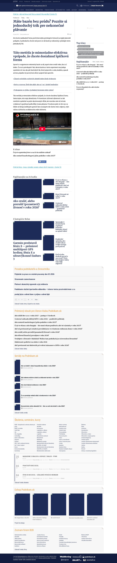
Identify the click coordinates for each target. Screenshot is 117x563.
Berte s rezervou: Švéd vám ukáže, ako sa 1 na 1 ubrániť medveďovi (36, 85)
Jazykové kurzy (41, 535)
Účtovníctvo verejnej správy (88, 436)
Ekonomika (82, 10)
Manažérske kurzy (41, 544)
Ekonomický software (20, 544)
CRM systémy (18, 538)
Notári (60, 535)
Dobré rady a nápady (46, 1)
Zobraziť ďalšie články (21, 349)
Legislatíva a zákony (42, 430)
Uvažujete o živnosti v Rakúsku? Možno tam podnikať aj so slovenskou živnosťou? (46, 339)
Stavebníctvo (84, 430)
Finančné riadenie (41, 424)
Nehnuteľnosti (62, 426)
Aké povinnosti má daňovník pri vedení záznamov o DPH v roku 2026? (42, 345)
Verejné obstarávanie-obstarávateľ (90, 441)
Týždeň (97, 61)
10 (28, 299)
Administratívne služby (20, 535)
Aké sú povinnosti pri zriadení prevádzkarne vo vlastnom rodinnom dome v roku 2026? (48, 329)
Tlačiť (70, 34)
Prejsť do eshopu (19, 523)
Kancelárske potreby (42, 538)
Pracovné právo (63, 436)
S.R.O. (22, 10)
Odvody (74, 10)
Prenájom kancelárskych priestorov (68, 542)
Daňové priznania (27, 387)
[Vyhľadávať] (77, 5)
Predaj (60, 443)
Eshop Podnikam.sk (25, 489)
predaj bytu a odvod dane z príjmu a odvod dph (32, 294)
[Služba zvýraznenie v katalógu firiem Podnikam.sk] (40, 504)
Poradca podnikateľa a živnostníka (32, 269)
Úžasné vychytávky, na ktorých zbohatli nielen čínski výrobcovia (35, 79)
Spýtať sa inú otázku (33, 304)
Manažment (30, 10)
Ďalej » (36, 299)
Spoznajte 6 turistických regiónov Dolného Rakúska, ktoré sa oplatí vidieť (61, 226)
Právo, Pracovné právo (64, 441)
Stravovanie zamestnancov (25, 279)
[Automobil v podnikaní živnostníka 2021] (94, 504)
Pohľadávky (62, 434)
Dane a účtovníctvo (19, 437)
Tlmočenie (84, 536)
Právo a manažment (64, 439)
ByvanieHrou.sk (56, 1)
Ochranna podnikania (28, 368)
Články (22, 17)
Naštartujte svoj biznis (83, 46)
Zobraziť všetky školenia (22, 482)
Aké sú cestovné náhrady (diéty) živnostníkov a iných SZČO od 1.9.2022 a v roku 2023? (90, 53)
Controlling (17, 436)
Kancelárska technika (42, 536)
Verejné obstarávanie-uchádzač (89, 443)
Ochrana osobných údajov (44, 558)
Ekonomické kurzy (19, 542)
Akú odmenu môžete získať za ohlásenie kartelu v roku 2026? (40, 377)
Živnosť (16, 10)
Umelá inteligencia (86, 437)
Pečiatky (61, 536)
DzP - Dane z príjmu (19, 445)
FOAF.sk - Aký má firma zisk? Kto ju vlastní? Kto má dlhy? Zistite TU (35, 14)
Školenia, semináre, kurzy (27, 419)
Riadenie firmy (62, 447)
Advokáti (17, 536)
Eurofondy (17, 450)
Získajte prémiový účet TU (40, 5)
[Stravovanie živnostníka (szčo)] (76, 505)
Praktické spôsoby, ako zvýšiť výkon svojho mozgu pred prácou (60, 242)
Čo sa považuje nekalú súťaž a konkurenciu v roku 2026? (38, 395)
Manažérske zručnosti (42, 436)
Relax (28, 17)
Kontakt (20, 559)
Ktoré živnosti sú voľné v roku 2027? (61, 196)
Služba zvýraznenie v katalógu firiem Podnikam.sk (40, 518)
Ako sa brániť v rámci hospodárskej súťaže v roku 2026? (38, 366)
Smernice (83, 428)
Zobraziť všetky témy (21, 304)
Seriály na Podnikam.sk (26, 355)
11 (31, 299)
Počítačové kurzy (63, 538)
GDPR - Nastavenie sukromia (29, 559)
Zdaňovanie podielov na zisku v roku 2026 (31, 342)
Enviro (16, 447)
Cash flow (17, 430)
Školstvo (83, 424)
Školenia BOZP (85, 535)
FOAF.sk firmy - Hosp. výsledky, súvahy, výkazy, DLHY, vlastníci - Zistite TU (37, 167)
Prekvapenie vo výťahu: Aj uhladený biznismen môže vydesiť (33, 90)
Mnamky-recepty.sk (36, 1)
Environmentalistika (19, 449)
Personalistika (62, 432)
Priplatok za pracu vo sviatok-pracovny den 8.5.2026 (34, 274)
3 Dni (94, 61)
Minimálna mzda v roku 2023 (85, 49)
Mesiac (102, 61)
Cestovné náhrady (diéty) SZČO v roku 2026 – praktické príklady (62, 206)
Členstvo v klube (94, 10)
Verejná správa (85, 439)
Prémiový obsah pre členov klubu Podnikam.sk (38, 310)
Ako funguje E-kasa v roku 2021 (22, 517)
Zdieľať (43, 162)
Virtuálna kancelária (86, 540)
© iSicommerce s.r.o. (23, 556)
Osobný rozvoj (62, 428)
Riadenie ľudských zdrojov (65, 449)
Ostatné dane (62, 430)
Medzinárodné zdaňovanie (43, 450)
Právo (60, 437)
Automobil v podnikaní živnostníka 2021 (92, 518)
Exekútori (17, 546)
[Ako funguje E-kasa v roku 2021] (22, 504)
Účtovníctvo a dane (86, 434)
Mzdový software (41, 546)
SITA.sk (21, 1)
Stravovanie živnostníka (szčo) (76, 518)
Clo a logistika (18, 434)
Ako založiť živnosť (55, 517)
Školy (82, 426)
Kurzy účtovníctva (41, 542)
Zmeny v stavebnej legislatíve (88, 450)
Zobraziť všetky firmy (21, 549)
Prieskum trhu (62, 544)
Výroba (83, 445)
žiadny (83, 447)
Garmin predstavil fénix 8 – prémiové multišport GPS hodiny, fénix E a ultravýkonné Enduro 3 (27, 251)
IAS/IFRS (39, 426)
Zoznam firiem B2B (24, 530)
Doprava (17, 439)
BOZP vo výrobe (19, 428)
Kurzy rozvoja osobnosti (43, 540)
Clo (15, 432)
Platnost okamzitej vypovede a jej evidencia (31, 284)
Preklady (61, 540)
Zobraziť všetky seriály (21, 413)
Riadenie (61, 445)
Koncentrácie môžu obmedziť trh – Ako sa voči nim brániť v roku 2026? (43, 406)
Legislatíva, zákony (41, 432)
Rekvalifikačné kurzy (64, 546)
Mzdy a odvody (63, 424)
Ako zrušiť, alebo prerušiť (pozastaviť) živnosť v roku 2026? (26, 204)
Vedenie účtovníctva (86, 538)
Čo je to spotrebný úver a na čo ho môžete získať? (32, 152)
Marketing (39, 10)
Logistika (39, 434)
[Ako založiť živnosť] (58, 504)
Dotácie (16, 441)
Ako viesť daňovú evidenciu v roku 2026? (33, 385)
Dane (68, 10)
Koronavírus (40, 428)
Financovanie (49, 10)
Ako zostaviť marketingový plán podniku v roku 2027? (34, 156)
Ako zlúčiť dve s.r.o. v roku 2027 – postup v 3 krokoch (35, 316)
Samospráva (62, 450)
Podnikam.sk (27, 1)
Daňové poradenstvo (20, 540)
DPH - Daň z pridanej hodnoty (22, 443)
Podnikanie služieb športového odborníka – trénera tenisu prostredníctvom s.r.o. (45, 289)
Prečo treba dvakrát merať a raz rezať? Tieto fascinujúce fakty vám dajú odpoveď (62, 258)
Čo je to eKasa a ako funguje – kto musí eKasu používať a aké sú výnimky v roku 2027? (89, 66)
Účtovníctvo (60, 10)
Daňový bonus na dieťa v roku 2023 (87, 57)
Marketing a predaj (41, 441)
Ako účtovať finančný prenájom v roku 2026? (32, 335)
